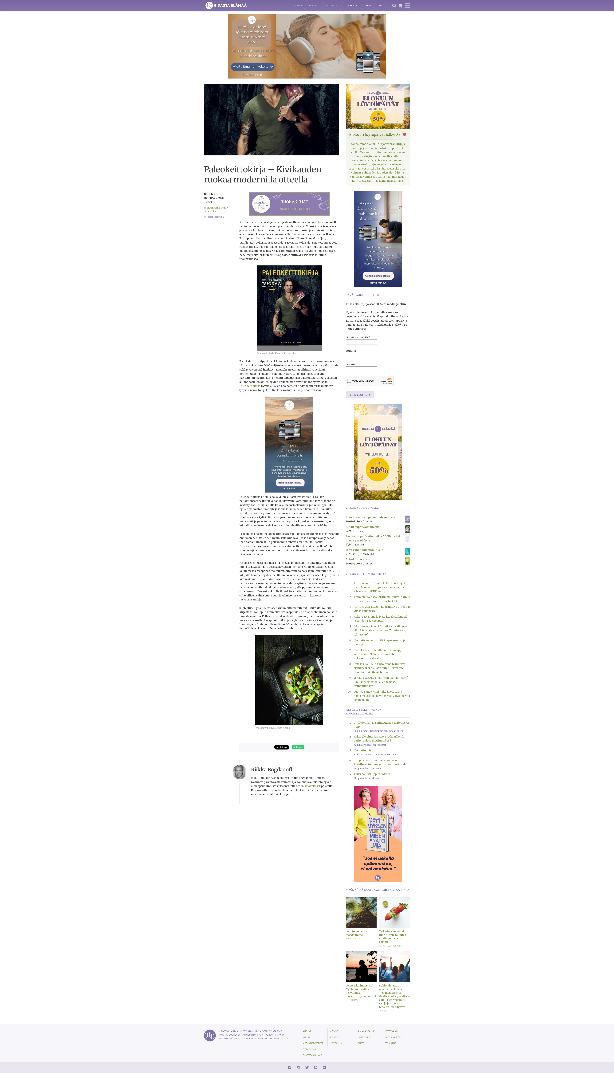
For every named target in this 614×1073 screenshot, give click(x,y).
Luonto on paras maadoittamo (356, 933)
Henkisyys (332, 5)
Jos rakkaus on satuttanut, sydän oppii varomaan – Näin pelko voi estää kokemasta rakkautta (378, 654)
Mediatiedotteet (313, 1043)
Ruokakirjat (312, 786)
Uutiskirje (364, 1037)
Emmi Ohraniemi (353, 999)
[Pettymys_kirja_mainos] (378, 833)
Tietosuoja (309, 1049)
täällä (283, 1038)
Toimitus (383, 1010)
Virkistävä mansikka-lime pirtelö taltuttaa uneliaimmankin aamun (393, 936)
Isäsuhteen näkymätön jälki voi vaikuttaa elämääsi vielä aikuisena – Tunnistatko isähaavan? (380, 630)
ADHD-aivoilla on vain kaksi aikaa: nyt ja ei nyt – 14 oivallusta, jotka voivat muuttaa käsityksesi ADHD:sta (381, 587)
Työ (379, 5)
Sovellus (336, 1043)
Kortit (334, 1037)
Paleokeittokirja (249, 385)
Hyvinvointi (352, 5)
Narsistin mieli (363, 750)
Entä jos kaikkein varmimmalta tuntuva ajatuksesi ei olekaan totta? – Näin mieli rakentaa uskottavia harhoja (379, 668)
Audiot (307, 1031)
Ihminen (297, 5)
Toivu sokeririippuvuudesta (372, 774)
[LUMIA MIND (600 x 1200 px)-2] (378, 239)
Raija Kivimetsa (353, 938)
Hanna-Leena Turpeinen (391, 945)
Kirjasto (208, 211)
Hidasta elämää (245, 5)
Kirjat (306, 1037)
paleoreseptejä (215, 217)
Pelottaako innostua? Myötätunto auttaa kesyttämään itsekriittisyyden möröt (361, 991)
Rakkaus (314, 5)
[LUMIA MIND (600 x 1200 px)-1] (289, 444)
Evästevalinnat (312, 1055)
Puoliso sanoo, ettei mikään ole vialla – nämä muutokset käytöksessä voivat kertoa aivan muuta (382, 695)
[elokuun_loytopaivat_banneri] (378, 451)
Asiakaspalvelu (367, 1031)
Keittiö (224, 207)
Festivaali (391, 1031)
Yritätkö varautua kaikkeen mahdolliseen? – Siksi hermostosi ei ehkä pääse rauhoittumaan (381, 681)
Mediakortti (393, 1037)
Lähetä (299, 747)
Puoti (361, 1043)
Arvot (334, 1031)
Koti (368, 5)
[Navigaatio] (407, 5)
